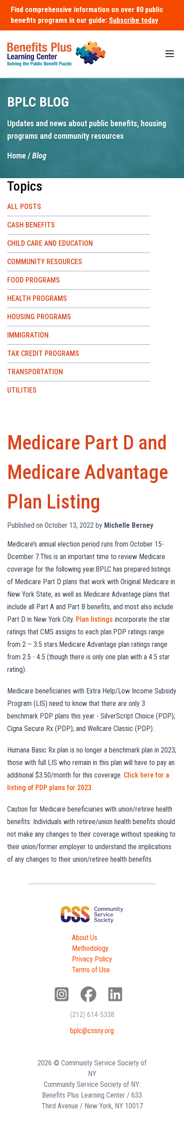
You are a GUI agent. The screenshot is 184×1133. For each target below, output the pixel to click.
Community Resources (44, 261)
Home (16, 155)
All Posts (24, 206)
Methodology (90, 948)
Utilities (22, 390)
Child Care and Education (50, 243)
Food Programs (33, 280)
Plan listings (94, 619)
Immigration (28, 335)
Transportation (35, 372)
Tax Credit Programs (43, 353)
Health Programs (37, 298)
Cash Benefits (31, 225)
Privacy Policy (92, 959)
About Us (84, 937)
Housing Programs (39, 316)
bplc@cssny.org (92, 1030)
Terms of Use (91, 970)
